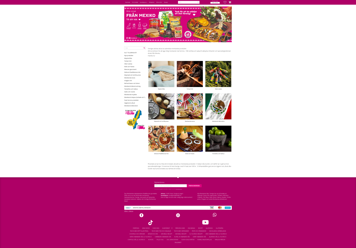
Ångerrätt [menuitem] (178, 242)
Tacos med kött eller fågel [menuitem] (139, 231)
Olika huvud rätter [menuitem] (187, 240)
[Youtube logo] (205, 222)
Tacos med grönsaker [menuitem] (181, 231)
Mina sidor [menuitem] (159, 2)
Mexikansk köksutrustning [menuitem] (132, 86)
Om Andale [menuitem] (135, 2)
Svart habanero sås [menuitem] (199, 237)
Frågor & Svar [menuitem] (180, 228)
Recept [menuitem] (166, 2)
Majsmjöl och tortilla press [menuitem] (132, 75)
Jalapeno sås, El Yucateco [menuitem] (217, 237)
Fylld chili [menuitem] (160, 240)
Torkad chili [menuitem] (127, 61)
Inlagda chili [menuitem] (128, 80)
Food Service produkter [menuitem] (131, 100)
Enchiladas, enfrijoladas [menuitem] (217, 231)
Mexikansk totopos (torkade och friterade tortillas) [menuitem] (135, 97)
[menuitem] (228, 238)
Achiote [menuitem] (150, 240)
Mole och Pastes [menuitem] (129, 66)
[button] (226, 2)
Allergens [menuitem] (209, 228)
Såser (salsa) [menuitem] (128, 64)
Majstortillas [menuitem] (128, 58)
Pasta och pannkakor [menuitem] (199, 231)
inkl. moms (215, 3)
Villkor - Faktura (128, 211)
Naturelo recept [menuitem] (166, 234)
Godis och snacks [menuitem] (129, 92)
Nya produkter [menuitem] (128, 55)
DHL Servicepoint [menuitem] (172, 240)
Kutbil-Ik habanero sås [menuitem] (182, 237)
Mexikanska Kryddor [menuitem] (130, 94)
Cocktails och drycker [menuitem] (137, 234)
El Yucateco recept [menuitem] (196, 234)
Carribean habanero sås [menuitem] (163, 237)
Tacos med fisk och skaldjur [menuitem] (161, 231)
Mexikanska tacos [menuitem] (129, 78)
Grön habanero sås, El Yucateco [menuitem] (141, 237)
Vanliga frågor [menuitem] (220, 240)
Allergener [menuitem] (151, 2)
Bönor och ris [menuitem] (153, 234)
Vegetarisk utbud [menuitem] (129, 103)
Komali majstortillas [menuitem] (204, 240)
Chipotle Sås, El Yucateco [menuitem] (136, 240)
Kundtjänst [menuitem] (143, 2)
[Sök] (198, 2)
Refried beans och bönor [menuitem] (132, 83)
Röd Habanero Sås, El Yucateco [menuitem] (216, 234)
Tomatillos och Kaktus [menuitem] (131, 89)
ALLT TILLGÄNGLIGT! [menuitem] (130, 52)
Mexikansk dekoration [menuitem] (131, 106)
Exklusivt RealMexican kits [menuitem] (132, 72)
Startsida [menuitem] (127, 2)
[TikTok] (150, 222)
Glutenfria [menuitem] (219, 228)
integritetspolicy (179, 189)
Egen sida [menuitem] (156, 228)
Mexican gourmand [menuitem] (130, 69)
